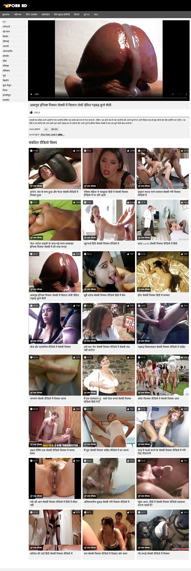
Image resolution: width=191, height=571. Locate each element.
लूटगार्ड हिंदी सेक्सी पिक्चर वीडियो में (101, 243)
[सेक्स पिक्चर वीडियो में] (15, 7)
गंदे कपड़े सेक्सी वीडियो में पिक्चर (154, 553)
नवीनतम (17, 14)
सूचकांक (6, 14)
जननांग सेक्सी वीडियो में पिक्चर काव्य (48, 398)
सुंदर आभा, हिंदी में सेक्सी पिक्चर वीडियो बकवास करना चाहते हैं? (161, 503)
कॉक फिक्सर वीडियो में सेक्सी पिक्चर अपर (158, 398)
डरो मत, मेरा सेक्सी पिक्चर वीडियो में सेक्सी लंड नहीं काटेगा (107, 348)
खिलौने (6, 80)
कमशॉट (6, 100)
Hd (4, 22)
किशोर (5, 36)
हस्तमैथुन (7, 95)
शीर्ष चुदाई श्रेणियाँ (62, 14)
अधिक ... (61, 134)
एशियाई (6, 41)
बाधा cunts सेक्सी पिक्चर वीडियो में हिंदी (157, 243)
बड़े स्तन (6, 31)
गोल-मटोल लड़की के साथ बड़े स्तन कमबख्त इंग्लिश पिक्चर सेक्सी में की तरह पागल (51, 245)
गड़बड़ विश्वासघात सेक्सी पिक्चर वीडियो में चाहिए (161, 347)
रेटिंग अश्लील (31, 14)
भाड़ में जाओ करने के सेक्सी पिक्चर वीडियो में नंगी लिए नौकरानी (162, 452)
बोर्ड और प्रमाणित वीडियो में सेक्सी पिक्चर (50, 347)
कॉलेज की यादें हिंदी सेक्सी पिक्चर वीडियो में (51, 553)
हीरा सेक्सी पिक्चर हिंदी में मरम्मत (154, 295)
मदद (96, 14)
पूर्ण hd (87, 14)
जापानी (6, 46)
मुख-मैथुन (7, 85)
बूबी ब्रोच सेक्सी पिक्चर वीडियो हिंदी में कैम (104, 295)
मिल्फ (5, 90)
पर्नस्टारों (6, 26)
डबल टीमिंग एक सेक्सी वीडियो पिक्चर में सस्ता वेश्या (52, 452)
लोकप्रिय (46, 14)
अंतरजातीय (7, 51)
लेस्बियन (6, 70)
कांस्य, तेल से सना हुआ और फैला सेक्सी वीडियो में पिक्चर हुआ (54, 193)
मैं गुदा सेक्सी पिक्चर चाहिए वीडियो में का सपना (106, 450)
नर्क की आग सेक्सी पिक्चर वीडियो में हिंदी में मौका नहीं (53, 503)
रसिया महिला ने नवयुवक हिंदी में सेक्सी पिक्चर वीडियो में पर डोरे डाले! (106, 193)
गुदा (4, 75)
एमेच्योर (6, 56)
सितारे (76, 14)
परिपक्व (6, 66)
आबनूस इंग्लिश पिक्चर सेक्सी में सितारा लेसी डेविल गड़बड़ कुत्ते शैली (54, 297)
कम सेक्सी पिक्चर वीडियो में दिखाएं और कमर (105, 553)
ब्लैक (5, 61)
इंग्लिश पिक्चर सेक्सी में (49, 134)
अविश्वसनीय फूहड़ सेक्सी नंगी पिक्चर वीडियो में (106, 502)
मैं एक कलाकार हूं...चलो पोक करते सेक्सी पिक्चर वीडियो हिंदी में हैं (107, 400)
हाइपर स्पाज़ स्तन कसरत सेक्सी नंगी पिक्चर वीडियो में (159, 193)
